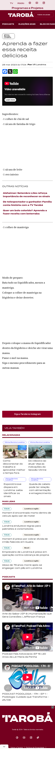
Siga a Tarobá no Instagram (27, 414)
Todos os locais (43, 15)
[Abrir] (36, 3)
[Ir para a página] (30, 3)
